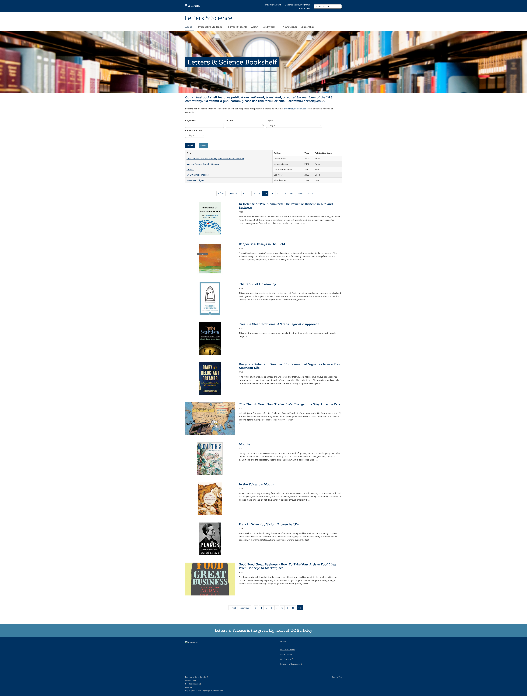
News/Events (290, 26)
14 (292, 194)
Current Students (237, 26)
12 (279, 194)
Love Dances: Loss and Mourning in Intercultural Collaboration (215, 158)
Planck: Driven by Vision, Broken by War (269, 524)
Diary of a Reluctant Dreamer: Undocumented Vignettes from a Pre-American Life (289, 366)
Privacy (188, 687)
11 (273, 194)
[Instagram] (198, 647)
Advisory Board (286, 654)
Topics (269, 120)
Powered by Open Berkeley (196, 677)
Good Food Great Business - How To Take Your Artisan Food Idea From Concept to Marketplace (287, 566)
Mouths (190, 169)
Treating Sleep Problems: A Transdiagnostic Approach (279, 324)
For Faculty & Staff (272, 4)
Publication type (193, 130)
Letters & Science (208, 18)
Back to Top (337, 677)
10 (294, 608)
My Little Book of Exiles (198, 174)
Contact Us (304, 8)
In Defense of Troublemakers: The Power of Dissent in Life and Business (286, 206)
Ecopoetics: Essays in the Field (262, 244)
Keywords (190, 120)
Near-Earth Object (195, 180)
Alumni (255, 26)
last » (311, 194)
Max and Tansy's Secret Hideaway (203, 164)
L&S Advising (286, 659)
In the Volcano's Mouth (256, 484)
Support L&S (307, 26)
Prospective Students (210, 26)
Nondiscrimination (193, 684)
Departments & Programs (297, 4)
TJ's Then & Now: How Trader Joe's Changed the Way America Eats (289, 404)
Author (229, 120)
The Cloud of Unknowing (257, 284)
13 (286, 194)
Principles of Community (291, 664)
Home (283, 641)
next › (302, 194)
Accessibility (190, 680)
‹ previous (233, 194)
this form (265, 101)
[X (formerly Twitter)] (188, 647)
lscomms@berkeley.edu (306, 101)
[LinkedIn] (193, 647)
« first (222, 194)
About (189, 26)
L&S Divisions (270, 26)
